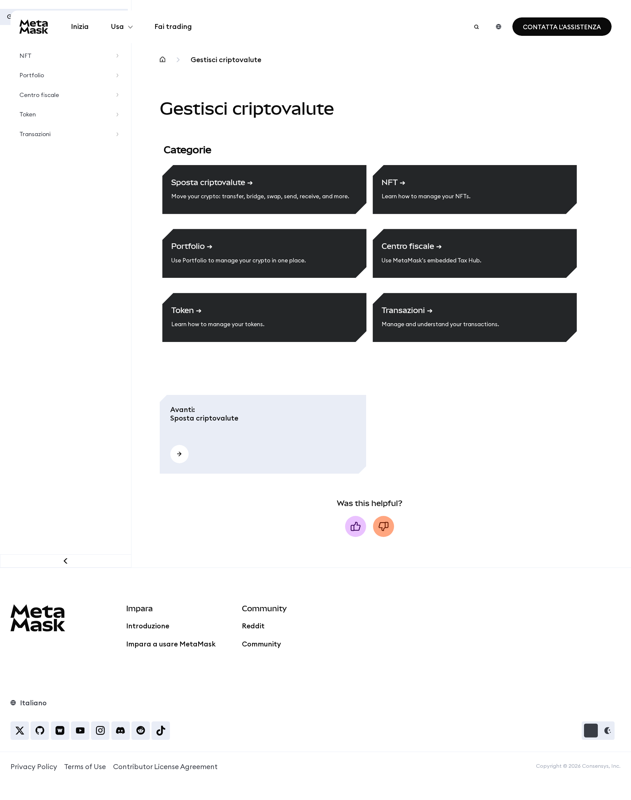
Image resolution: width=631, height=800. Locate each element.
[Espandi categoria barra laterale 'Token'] (119, 115)
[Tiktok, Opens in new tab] (161, 730)
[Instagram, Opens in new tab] (100, 730)
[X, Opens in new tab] (20, 730)
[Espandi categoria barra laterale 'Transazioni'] (119, 134)
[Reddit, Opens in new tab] (140, 730)
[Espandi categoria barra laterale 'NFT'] (119, 56)
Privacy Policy (34, 766)
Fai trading (173, 26)
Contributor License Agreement (165, 766)
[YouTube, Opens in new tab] (80, 730)
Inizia (80, 26)
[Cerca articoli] (476, 27)
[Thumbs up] (355, 526)
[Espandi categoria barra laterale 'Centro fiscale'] (119, 95)
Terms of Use (85, 766)
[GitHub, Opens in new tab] (40, 730)
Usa (117, 26)
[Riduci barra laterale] (65, 561)
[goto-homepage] (33, 26)
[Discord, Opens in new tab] (120, 730)
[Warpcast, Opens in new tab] (60, 730)
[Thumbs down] (383, 526)
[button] (598, 730)
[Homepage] (162, 59)
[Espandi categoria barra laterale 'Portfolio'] (119, 75)
